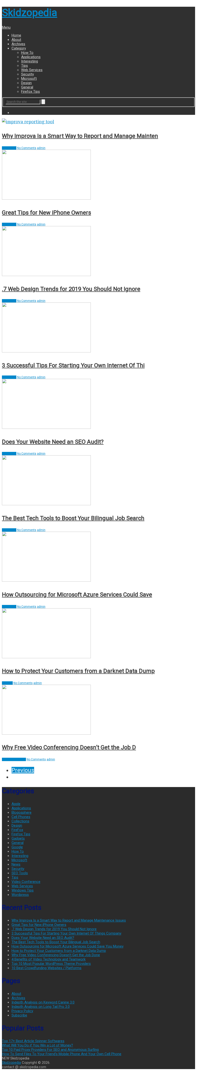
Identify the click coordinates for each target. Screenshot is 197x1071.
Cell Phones (21, 817)
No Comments (26, 148)
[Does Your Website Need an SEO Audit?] (98, 404)
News (16, 864)
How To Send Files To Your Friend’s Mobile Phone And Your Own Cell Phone (61, 1054)
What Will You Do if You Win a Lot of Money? (37, 1045)
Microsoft (29, 78)
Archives (18, 44)
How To (27, 52)
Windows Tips (23, 890)
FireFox (17, 830)
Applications (31, 57)
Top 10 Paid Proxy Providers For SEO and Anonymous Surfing (50, 1049)
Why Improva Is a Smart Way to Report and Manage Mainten (80, 136)
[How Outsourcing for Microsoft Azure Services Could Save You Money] (98, 557)
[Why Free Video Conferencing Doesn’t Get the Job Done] (98, 710)
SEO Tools (20, 873)
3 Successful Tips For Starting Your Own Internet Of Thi (73, 365)
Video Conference (14, 759)
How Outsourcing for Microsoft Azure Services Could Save (77, 594)
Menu (6, 27)
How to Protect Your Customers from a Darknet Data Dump (78, 671)
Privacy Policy (22, 1011)
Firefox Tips (30, 91)
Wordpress (20, 894)
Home (16, 35)
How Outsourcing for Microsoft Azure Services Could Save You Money (67, 946)
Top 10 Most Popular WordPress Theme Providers (51, 963)
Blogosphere (21, 812)
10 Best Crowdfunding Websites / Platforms (46, 968)
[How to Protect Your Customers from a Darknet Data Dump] (98, 633)
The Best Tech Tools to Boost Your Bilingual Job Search (73, 518)
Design (26, 83)
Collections (20, 821)
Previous (23, 770)
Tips (24, 65)
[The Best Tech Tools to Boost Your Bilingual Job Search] (98, 480)
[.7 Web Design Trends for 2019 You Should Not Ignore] (98, 251)
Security (27, 74)
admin (41, 148)
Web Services (32, 70)
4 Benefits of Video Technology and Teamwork (49, 959)
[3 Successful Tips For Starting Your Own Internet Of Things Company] (98, 328)
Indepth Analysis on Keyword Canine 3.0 (43, 1002)
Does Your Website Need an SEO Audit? (53, 441)
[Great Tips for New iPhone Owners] (98, 175)
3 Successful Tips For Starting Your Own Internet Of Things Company (66, 933)
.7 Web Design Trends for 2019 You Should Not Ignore (71, 289)
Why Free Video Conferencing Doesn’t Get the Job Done (56, 955)
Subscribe (19, 1015)
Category (19, 48)
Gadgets (18, 838)
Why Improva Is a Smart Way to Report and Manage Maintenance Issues (69, 920)
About (16, 39)
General (27, 87)
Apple (16, 804)
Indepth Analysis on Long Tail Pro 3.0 (41, 1006)
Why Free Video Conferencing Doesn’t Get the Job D (69, 747)
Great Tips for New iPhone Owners (46, 212)
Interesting (29, 61)
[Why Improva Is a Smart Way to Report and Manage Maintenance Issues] (98, 121)
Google (17, 847)
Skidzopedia (29, 12)
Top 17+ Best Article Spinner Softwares (33, 1041)
